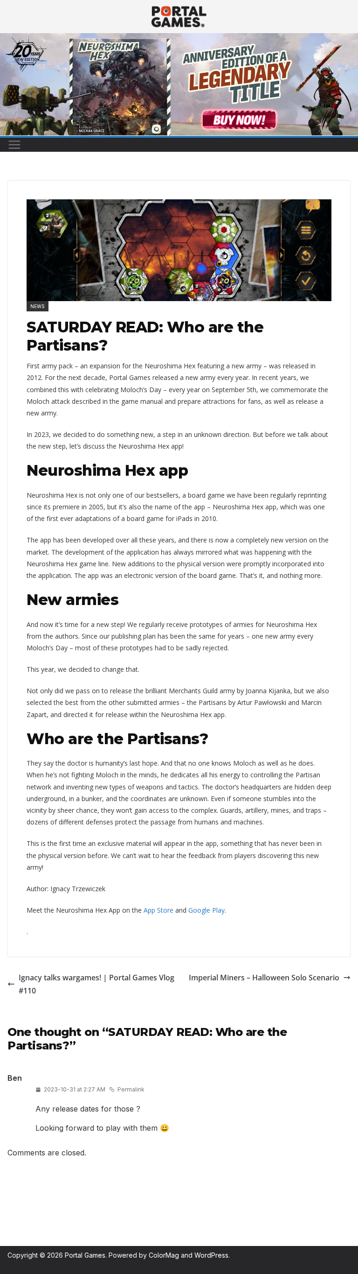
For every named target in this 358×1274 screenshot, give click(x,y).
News (37, 306)
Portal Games (85, 1255)
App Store (158, 910)
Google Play (206, 910)
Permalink (131, 1089)
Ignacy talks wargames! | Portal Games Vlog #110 (96, 984)
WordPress (211, 1255)
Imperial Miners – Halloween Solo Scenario (264, 977)
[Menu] (14, 145)
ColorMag (164, 1255)
